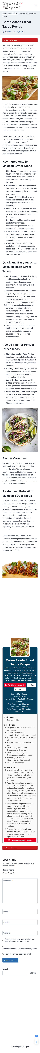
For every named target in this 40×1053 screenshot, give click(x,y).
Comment (8, 881)
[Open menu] (36, 5)
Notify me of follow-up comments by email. (20, 949)
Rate (32, 685)
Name (6, 912)
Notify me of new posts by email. (18, 954)
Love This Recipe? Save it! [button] (21, 840)
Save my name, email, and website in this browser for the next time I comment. (20, 940)
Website (6, 933)
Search (5, 969)
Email (6, 922)
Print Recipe (19, 689)
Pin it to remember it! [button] (15, 685)
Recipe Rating (8, 870)
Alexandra (7, 32)
